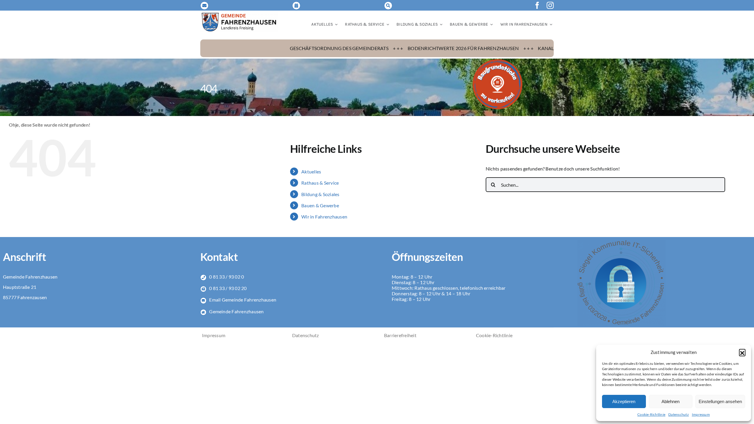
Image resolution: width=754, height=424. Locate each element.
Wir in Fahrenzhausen (324, 216)
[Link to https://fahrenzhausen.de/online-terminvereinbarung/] (296, 5)
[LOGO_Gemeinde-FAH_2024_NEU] (239, 14)
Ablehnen (670, 401)
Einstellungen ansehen (720, 401)
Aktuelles (311, 171)
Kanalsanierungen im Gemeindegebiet (544, 48)
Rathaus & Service (320, 183)
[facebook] (537, 5)
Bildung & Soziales (320, 194)
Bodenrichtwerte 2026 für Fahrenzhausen (420, 48)
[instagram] (550, 5)
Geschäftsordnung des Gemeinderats (296, 48)
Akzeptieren (623, 401)
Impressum (701, 414)
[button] (742, 352)
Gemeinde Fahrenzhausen (236, 311)
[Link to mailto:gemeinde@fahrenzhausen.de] (204, 5)
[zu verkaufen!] (497, 61)
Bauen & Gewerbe (320, 205)
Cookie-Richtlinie (651, 414)
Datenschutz (678, 414)
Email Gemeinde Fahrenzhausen (242, 299)
